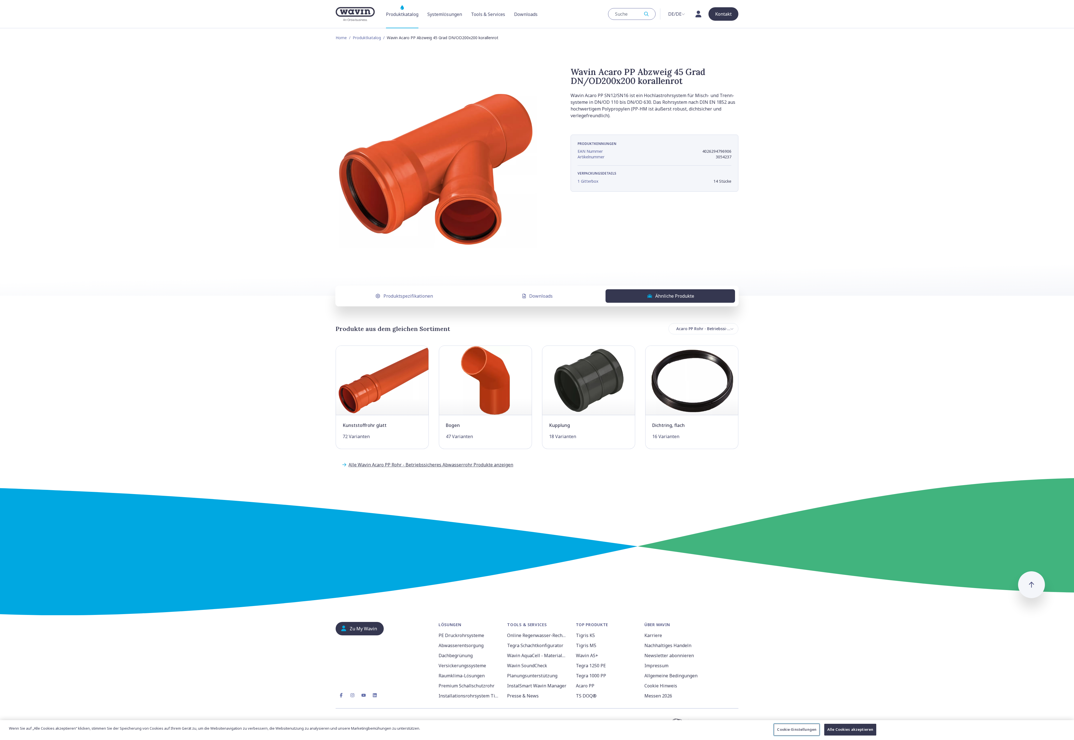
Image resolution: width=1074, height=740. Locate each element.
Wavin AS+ (587, 655)
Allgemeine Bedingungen (671, 676)
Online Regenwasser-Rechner (538, 635)
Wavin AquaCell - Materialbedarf (538, 655)
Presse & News (523, 696)
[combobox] (632, 14)
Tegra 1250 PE (591, 666)
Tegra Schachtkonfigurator (535, 645)
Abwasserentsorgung (461, 645)
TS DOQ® (586, 696)
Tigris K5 (585, 635)
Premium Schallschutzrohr (466, 686)
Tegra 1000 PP (591, 676)
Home (341, 37)
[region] (537, 730)
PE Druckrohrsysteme (461, 635)
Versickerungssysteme (462, 666)
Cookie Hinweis (660, 686)
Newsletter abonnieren (669, 655)
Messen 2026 (658, 696)
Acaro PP (585, 686)
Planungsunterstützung (532, 676)
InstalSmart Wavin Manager (536, 686)
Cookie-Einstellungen (796, 729)
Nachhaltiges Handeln (667, 645)
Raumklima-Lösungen (462, 676)
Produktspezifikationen (408, 296)
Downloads (541, 296)
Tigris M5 (586, 645)
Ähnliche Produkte (674, 296)
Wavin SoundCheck (527, 666)
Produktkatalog (367, 37)
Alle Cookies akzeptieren (850, 729)
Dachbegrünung (456, 655)
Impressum (656, 666)
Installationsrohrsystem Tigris (469, 696)
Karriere (653, 635)
